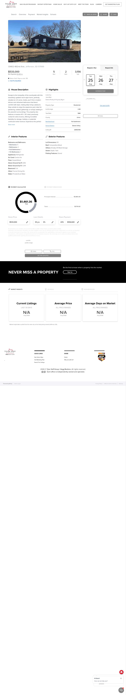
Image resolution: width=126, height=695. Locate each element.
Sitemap (121, 383)
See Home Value (38, 357)
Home (65, 357)
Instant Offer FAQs (45, 4)
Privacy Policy (98, 383)
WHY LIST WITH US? (70, 4)
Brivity (10, 383)
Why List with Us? (68, 360)
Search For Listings (39, 362)
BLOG (92, 4)
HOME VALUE (57, 4)
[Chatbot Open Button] (121, 690)
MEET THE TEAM (83, 4)
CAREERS (99, 4)
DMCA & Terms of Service (110, 383)
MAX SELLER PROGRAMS (28, 4)
